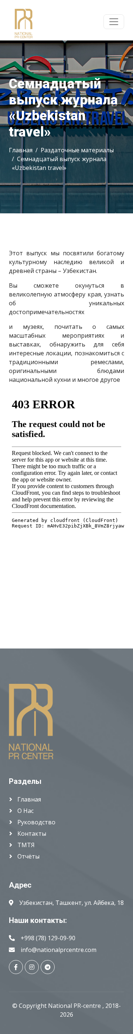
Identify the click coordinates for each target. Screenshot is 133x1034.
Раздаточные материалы (77, 150)
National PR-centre (75, 1006)
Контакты (31, 833)
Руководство (35, 822)
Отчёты (28, 856)
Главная (21, 150)
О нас (25, 811)
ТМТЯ (25, 845)
